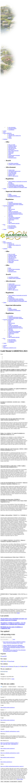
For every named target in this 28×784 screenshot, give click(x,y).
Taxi (9, 221)
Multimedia (20, 645)
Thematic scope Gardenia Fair (14, 135)
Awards (17, 646)
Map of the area (11, 209)
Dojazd (9, 206)
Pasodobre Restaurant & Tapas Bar (15, 213)
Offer (9, 646)
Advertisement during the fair (14, 171)
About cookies (21, 686)
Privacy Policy (20, 779)
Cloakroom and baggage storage (15, 203)
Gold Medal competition (13, 163)
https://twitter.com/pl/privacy (6, 761)
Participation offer (12, 147)
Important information (11, 647)
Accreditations (11, 129)
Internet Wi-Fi (11, 219)
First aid (10, 222)
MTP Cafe (10, 215)
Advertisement (13, 646)
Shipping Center (11, 174)
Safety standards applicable (13, 223)
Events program (9, 641)
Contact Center (11, 170)
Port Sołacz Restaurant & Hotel (14, 212)
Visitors (4, 188)
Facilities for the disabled (13, 218)
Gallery (9, 136)
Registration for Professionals (14, 196)
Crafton (12, 678)
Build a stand (11, 151)
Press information (11, 127)
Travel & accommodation (8, 205)
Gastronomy (10, 153)
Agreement (4, 686)
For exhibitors (11, 183)
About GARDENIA (7, 133)
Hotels (9, 154)
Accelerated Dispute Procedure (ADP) (16, 186)
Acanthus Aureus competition (14, 164)
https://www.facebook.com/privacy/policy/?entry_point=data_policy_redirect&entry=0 (9, 743)
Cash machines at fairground (14, 217)
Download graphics (12, 128)
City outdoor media (12, 172)
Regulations (22, 646)
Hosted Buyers (11, 149)
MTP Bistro (10, 216)
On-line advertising (12, 173)
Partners (10, 138)
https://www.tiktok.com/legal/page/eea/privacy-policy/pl (12, 766)
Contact (4, 130)
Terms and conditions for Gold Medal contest (17, 187)
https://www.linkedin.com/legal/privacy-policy (10, 731)
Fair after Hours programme (14, 155)
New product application (13, 150)
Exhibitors (5, 139)
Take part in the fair (12, 148)
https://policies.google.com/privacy (8, 707)
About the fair (11, 134)
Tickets (9, 194)
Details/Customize (12, 686)
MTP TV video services (13, 175)
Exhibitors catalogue (12, 145)
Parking (10, 210)
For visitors (10, 202)
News (4, 132)
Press (4, 224)
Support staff (11, 156)
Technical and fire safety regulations (15, 185)
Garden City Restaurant (13, 211)
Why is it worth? (11, 144)
